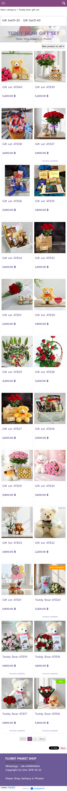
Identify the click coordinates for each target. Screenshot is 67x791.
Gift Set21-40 (32, 20)
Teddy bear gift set (29, 9)
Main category (8, 9)
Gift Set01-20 (11, 20)
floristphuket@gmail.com (20, 762)
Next (42, 738)
